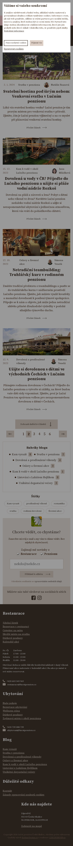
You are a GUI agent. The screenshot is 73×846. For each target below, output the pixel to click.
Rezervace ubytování (15, 707)
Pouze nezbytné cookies (16, 43)
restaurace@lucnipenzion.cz (21, 684)
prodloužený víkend (36, 503)
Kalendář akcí (11, 641)
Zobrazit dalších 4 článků (33, 424)
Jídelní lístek (10, 622)
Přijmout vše (36, 43)
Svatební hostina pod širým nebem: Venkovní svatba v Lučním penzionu (36, 96)
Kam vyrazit (19, 454)
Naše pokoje (10, 703)
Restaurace (29, 554)
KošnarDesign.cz (30, 837)
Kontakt (7, 790)
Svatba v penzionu (29, 84)
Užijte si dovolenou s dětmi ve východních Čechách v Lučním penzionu (37, 374)
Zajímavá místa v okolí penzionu (22, 718)
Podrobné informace (14, 31)
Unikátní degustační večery (36, 483)
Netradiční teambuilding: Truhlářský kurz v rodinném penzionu (36, 275)
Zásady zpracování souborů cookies (23, 794)
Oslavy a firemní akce (29, 262)
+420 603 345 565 (15, 681)
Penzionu (50, 554)
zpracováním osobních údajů (48, 581)
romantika (59, 503)
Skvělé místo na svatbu (16, 634)
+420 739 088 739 (15, 727)
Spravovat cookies (14, 48)
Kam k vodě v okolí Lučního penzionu (27, 170)
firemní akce (55, 511)
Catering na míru (13, 630)
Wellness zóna (11, 710)
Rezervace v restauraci (16, 626)
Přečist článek (33, 127)
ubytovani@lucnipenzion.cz (21, 730)
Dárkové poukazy (13, 638)
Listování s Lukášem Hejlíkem (35, 477)
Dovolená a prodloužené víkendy (30, 361)
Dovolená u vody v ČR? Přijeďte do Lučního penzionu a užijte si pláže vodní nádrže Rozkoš (36, 183)
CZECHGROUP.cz (57, 837)
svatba (13, 511)
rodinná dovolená (32, 511)
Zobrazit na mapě (31, 826)
